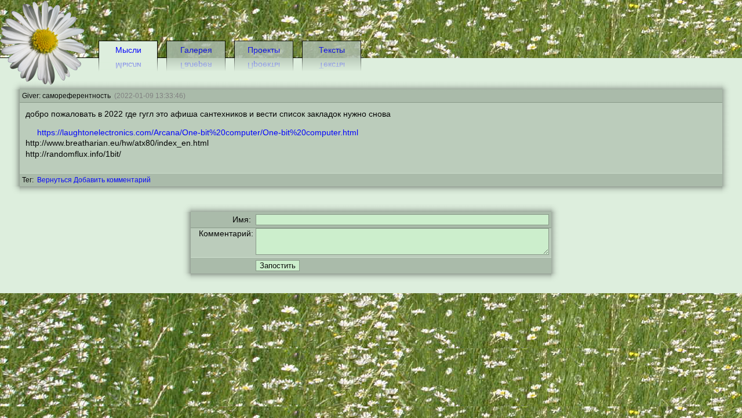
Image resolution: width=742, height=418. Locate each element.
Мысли (128, 50)
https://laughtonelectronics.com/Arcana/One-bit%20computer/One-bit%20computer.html (197, 132)
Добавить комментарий (112, 180)
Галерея (196, 50)
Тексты (332, 50)
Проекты (264, 50)
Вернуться (54, 180)
